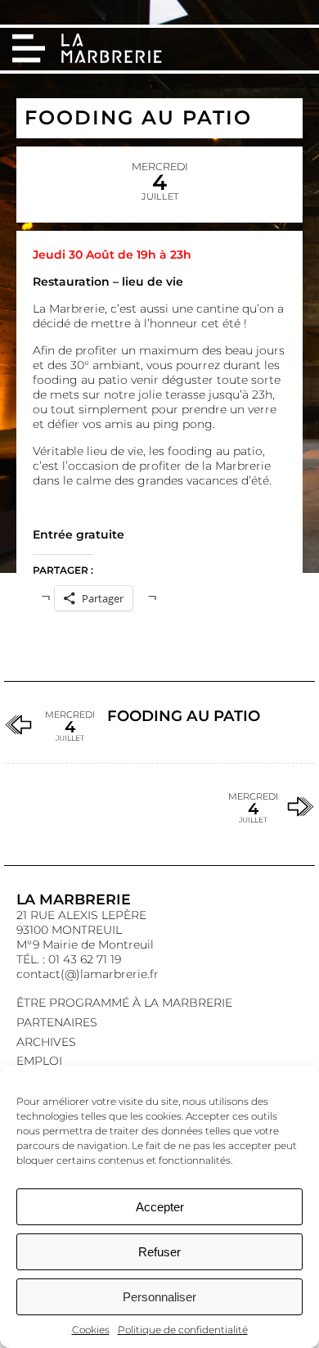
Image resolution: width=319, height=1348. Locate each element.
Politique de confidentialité (183, 1329)
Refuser (159, 1252)
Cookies (91, 1329)
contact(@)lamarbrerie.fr (87, 974)
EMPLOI (39, 1060)
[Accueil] (113, 50)
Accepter (160, 1207)
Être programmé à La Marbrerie (124, 1002)
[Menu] (28, 48)
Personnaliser (159, 1297)
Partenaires (56, 1022)
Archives (46, 1042)
